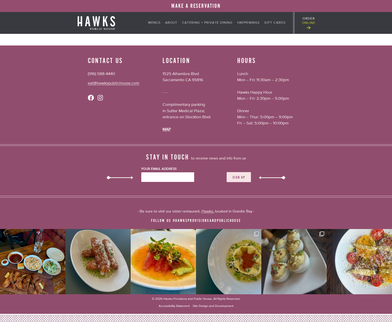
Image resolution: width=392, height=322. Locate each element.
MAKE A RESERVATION (196, 6)
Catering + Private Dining (207, 22)
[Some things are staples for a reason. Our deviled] (294, 261)
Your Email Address (159, 169)
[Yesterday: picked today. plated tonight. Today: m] (359, 261)
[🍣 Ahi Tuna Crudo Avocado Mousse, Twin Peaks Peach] (163, 261)
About (171, 22)
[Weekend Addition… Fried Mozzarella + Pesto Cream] (98, 261)
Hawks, (208, 211)
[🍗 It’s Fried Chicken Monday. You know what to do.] (32, 261)
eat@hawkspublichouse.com (113, 83)
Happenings (248, 22)
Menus (154, 22)
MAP (167, 129)
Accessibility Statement (174, 306)
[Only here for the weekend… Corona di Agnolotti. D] (228, 261)
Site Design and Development (213, 306)
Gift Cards (274, 22)
